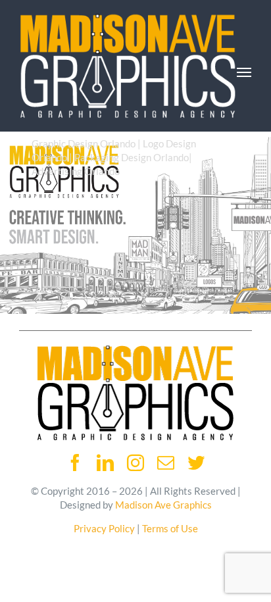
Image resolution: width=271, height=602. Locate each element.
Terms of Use (170, 528)
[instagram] (135, 462)
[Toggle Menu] (244, 72)
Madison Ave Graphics (163, 505)
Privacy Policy (104, 528)
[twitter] (196, 462)
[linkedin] (105, 462)
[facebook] (75, 462)
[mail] (165, 462)
